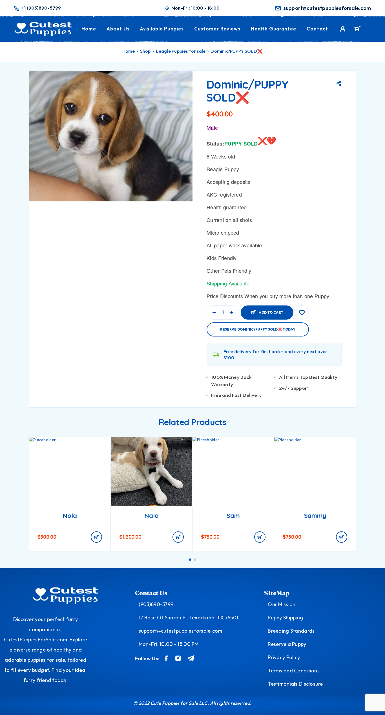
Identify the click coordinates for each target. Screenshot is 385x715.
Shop (145, 51)
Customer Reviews (217, 29)
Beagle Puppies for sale (181, 51)
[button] (96, 537)
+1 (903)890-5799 (41, 8)
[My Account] (343, 29)
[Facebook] (166, 658)
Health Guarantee (274, 29)
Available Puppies (162, 29)
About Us (118, 29)
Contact (317, 29)
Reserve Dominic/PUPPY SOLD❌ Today (257, 329)
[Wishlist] (302, 312)
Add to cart (271, 310)
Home (88, 29)
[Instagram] (178, 658)
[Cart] (357, 29)
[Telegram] (191, 658)
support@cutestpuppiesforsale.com (327, 8)
